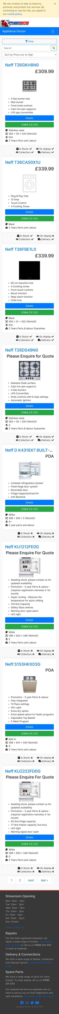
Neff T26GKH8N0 (22, 65)
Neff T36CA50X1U (23, 162)
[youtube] (37, 1003)
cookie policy (14, 14)
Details (29, 118)
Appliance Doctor (14, 31)
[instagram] (27, 1003)
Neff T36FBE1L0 (20, 249)
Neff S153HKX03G (22, 664)
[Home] (15, 23)
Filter (31, 41)
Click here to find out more (38, 996)
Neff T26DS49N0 (21, 350)
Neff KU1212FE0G (22, 546)
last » (44, 880)
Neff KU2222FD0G (23, 771)
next (31, 880)
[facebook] (22, 1003)
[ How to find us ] (15, 927)
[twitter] (32, 1003)
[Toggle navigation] (53, 31)
